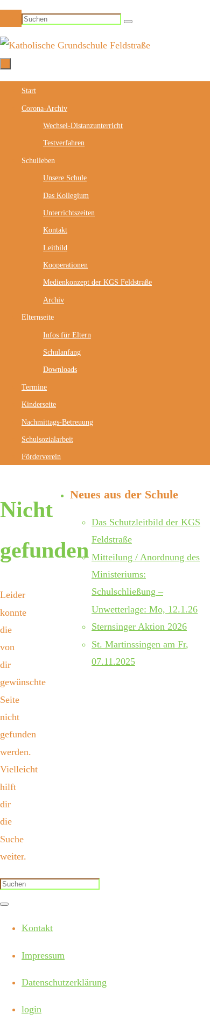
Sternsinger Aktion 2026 (139, 626)
